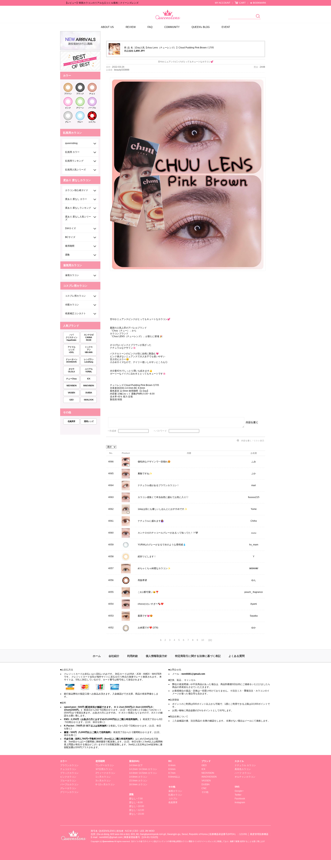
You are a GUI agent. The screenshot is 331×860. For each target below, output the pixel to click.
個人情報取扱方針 (156, 655)
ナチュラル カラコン (245, 765)
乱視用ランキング (74, 160)
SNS (237, 786)
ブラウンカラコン (69, 765)
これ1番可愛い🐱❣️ (148, 592)
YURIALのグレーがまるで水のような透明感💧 (162, 544)
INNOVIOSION (209, 776)
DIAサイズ (70, 228)
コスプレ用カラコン (75, 296)
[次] (210, 640)
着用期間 (69, 246)
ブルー (80, 122)
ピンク (68, 108)
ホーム (97, 655)
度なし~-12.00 (136, 810)
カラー (63, 761)
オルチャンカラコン (245, 776)
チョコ (92, 94)
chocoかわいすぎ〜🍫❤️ (151, 604)
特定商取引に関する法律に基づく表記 (198, 655)
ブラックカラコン (69, 773)
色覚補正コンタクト (75, 313)
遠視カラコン (72, 275)
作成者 (112, 431)
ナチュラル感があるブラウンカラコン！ (158, 485)
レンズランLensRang (88, 360)
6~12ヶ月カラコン (105, 784)
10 (202, 640)
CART (242, 3)
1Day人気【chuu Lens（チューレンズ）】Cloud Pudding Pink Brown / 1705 (174, 47)
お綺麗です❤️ (145, 627)
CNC (204, 788)
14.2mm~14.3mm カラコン (143, 769)
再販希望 (142, 580)
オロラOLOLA (71, 370)
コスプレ (92, 122)
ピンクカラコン (68, 776)
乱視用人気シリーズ (75, 169)
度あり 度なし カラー (76, 199)
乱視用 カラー (72, 152)
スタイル (239, 761)
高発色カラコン (243, 769)
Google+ (239, 791)
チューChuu (71, 379)
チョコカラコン (68, 769)
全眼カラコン (72, 304)
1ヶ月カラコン (103, 776)
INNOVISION (88, 385)
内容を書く (252, 422)
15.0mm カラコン (138, 780)
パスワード (161, 431)
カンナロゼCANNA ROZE (88, 337)
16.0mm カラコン (138, 784)
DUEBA (88, 392)
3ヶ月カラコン (103, 780)
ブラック (80, 94)
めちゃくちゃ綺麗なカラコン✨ (154, 568)
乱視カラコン (175, 794)
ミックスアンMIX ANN (89, 349)
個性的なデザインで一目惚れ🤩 (154, 461)
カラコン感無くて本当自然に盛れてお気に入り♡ (163, 497)
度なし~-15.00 (136, 814)
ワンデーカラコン (105, 765)
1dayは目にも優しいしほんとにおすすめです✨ (162, 509)
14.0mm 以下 (136, 765)
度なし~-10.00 (136, 806)
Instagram (240, 802)
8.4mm (171, 765)
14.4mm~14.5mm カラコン (143, 773)
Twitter (238, 794)
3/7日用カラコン (104, 769)
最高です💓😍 (145, 615)
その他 (171, 786)
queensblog (71, 143)
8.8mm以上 (174, 776)
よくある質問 (237, 655)
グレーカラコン (68, 788)
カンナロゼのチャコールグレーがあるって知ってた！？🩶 (168, 532)
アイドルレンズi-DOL (71, 349)
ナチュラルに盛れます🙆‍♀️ (151, 521)
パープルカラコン (69, 784)
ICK (88, 379)
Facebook (240, 798)
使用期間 (100, 761)
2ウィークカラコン (105, 773)
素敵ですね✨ (145, 473)
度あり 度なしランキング (78, 208)
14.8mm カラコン (138, 776)
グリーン (80, 108)
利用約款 (132, 655)
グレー (68, 122)
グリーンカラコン (69, 792)
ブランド (206, 761)
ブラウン (68, 94)
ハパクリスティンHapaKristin (71, 337)
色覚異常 (71, 421)
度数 (67, 254)
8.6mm (171, 769)
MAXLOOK (88, 400)
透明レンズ (88, 421)
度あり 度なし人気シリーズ (78, 218)
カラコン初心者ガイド (76, 190)
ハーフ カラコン (243, 773)
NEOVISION (71, 385)
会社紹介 (114, 655)
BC (170, 761)
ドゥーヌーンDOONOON (71, 360)
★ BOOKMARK (258, 3)
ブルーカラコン (68, 780)
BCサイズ (70, 237)
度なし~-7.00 (136, 798)
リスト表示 (259, 440)
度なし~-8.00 (136, 802)
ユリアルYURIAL (89, 370)
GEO (71, 400)
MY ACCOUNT (222, 3)
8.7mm (171, 773)
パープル (92, 108)
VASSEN (71, 392)
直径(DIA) (134, 761)
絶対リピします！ (147, 556)
